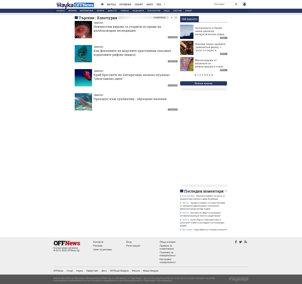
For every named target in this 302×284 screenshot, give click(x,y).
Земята (100, 10)
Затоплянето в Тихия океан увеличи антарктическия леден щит (209, 32)
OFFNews (58, 270)
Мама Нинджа (150, 270)
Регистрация (133, 245)
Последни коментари (204, 191)
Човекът (124, 10)
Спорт (139, 4)
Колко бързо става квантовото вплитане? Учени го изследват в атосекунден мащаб (202, 223)
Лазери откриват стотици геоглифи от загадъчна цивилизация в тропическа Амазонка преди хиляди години (202, 206)
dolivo (185, 203)
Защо (167, 10)
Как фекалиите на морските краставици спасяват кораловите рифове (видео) (132, 53)
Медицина (138, 10)
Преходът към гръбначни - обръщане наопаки (130, 99)
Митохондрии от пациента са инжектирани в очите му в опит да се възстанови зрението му (209, 68)
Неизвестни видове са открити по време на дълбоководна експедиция (127, 28)
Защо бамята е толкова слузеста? (210, 229)
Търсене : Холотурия (98, 17)
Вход (129, 242)
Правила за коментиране (167, 247)
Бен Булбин (188, 196)
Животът (112, 10)
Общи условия (167, 242)
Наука (111, 4)
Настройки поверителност (168, 261)
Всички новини (203, 83)
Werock (136, 270)
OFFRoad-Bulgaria (119, 270)
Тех (158, 4)
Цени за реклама (102, 249)
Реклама (97, 245)
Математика (86, 10)
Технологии (153, 10)
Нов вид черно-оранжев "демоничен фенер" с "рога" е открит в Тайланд (210, 48)
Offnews (125, 4)
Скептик (177, 10)
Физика (72, 10)
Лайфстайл (92, 270)
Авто (149, 4)
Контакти (98, 242)
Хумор (188, 10)
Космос (61, 10)
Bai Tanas (187, 229)
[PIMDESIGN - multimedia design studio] (237, 280)
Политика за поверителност (168, 254)
